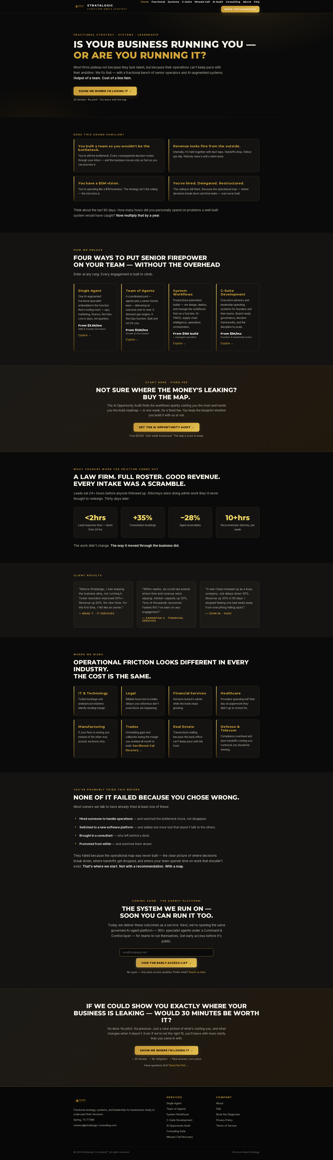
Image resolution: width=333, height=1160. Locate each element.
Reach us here (197, 972)
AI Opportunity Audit (178, 1125)
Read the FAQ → (179, 1065)
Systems (173, 1)
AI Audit (218, 1)
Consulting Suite (176, 1131)
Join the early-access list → (166, 963)
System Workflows (177, 1114)
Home (145, 1)
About (247, 1)
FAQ (256, 1)
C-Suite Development (179, 1120)
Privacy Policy (224, 1120)
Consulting (233, 1)
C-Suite (187, 1)
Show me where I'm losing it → (105, 91)
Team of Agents (176, 1108)
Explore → (84, 335)
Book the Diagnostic (240, 9)
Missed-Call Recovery (179, 1137)
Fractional (158, 1)
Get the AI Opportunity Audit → (166, 427)
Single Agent (173, 1103)
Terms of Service (226, 1125)
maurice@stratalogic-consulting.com (95, 1125)
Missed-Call (202, 1)
